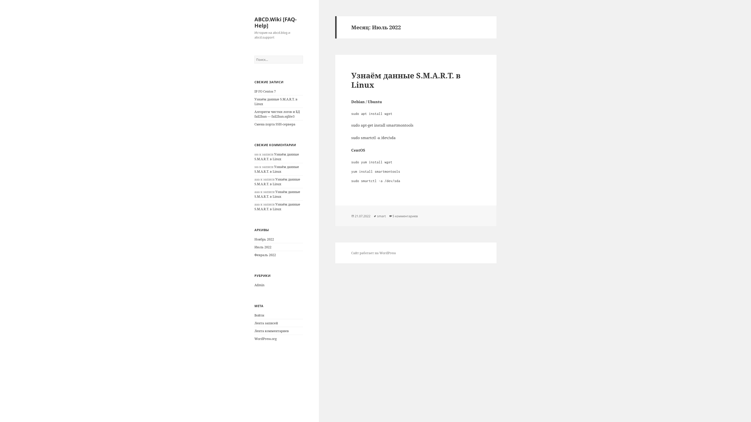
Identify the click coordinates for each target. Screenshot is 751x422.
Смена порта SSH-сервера (274, 124)
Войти (259, 315)
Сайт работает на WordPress (373, 253)
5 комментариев (405, 216)
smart (381, 216)
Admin (259, 285)
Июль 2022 (262, 247)
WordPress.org (265, 339)
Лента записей (266, 323)
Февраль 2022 (265, 255)
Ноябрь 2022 (264, 239)
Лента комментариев (271, 331)
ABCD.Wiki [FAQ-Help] (275, 22)
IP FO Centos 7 (265, 91)
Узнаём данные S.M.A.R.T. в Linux (406, 80)
